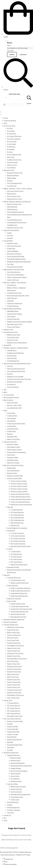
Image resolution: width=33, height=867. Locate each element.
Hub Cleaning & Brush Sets (16, 371)
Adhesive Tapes (12, 243)
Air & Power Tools (9, 126)
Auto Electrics (11, 285)
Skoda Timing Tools (13, 679)
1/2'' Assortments (16, 554)
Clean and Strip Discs (14, 246)
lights (5, 392)
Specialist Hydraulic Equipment (14, 619)
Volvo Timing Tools (13, 698)
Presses (9, 805)
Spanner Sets (11, 601)
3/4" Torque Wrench (13, 711)
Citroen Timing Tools (14, 635)
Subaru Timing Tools (14, 682)
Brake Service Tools (13, 335)
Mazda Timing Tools (13, 656)
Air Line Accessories (13, 139)
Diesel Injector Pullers (14, 450)
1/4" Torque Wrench (13, 708)
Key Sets (10, 374)
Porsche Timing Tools (14, 669)
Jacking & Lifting (12, 784)
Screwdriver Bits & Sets (14, 745)
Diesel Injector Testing (14, 314)
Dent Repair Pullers (13, 447)
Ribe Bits (10, 742)
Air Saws (9, 152)
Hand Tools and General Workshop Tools (17, 363)
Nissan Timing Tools (13, 664)
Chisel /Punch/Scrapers (11, 230)
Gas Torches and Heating (19, 771)
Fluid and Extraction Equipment (21, 766)
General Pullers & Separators (16, 452)
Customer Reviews (10, 120)
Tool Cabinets (15, 779)
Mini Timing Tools (12, 661)
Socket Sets (11, 530)
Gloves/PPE (7, 345)
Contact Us (7, 815)
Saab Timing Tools (13, 674)
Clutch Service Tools (13, 196)
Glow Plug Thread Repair (15, 275)
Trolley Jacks (15, 799)
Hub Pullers (11, 455)
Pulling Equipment (13, 807)
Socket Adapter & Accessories (17, 528)
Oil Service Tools (12, 340)
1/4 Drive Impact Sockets (19, 486)
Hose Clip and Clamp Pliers (16, 423)
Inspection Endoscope (14, 303)
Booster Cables (16, 758)
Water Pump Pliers (13, 439)
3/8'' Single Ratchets (17, 520)
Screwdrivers (11, 384)
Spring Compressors (10, 622)
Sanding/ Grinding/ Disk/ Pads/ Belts (19, 261)
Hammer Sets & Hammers (16, 369)
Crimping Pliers (12, 416)
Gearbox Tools (8, 329)
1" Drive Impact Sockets (18, 481)
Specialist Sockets (13, 567)
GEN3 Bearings (12, 209)
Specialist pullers (12, 460)
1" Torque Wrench (13, 703)
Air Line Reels (11, 144)
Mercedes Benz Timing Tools (16, 658)
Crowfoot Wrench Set (18, 580)
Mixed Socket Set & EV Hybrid (20, 546)
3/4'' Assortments (16, 559)
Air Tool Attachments (14, 154)
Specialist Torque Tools (14, 716)
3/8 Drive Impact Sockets (19, 491)
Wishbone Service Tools (15, 228)
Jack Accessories (16, 792)
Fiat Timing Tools (12, 638)
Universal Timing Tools (14, 690)
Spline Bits (10, 747)
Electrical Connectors (14, 254)
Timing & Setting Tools (11, 625)
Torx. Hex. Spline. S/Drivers (12, 719)
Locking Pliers (11, 426)
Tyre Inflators (11, 167)
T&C (5, 818)
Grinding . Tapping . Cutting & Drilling (16, 348)
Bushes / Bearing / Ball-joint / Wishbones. (17, 201)
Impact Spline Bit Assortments (21, 499)
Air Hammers (11, 134)
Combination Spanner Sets (20, 606)
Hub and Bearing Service (15, 212)
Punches (10, 235)
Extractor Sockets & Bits (15, 476)
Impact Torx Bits (12, 734)
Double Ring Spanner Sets (19, 611)
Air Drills (9, 128)
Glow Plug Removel (13, 272)
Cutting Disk (11, 248)
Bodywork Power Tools (14, 173)
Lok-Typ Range (9, 395)
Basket (12, 54)
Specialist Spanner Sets (18, 617)
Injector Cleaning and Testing (16, 277)
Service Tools (15, 776)
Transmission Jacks (17, 797)
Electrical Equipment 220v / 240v (18, 295)
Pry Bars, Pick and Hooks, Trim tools (19, 379)
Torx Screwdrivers (13, 387)
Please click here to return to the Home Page (16, 839)
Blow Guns (10, 157)
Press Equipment (13, 802)
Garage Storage (16, 768)
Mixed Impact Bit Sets (14, 739)
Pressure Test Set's (13, 319)
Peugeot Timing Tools (14, 666)
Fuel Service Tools (13, 337)
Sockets (9, 549)
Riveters (9, 434)
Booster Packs (15, 760)
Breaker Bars (11, 468)
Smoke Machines (13, 306)
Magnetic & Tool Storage (15, 376)
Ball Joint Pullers (12, 444)
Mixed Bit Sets (11, 737)
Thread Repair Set (13, 361)
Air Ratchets (11, 147)
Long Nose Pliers (12, 429)
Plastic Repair (11, 178)
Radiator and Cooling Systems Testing (19, 322)
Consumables (8, 241)
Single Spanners (12, 585)
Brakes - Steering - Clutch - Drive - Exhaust (18, 188)
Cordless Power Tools (14, 160)
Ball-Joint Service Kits (14, 204)
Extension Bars (12, 473)
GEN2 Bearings (12, 207)
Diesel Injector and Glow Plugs (14, 269)
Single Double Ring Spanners (20, 591)
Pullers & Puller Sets (10, 442)
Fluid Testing (11, 316)
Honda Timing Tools (13, 643)
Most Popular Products (11, 397)
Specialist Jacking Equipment (20, 794)
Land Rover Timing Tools (15, 653)
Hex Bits (10, 724)
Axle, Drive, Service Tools (15, 191)
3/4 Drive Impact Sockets (19, 489)
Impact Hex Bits (12, 726)
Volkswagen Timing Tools (15, 695)
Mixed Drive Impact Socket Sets (21, 504)
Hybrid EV (10, 301)
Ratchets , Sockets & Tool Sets (13, 465)
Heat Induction (12, 298)
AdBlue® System (12, 311)
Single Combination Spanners (20, 588)
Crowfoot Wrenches (14, 577)
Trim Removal (11, 186)
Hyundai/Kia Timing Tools (15, 645)
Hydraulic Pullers (12, 457)
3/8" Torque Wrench (13, 713)
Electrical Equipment (18, 763)
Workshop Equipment (11, 752)
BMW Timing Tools (13, 632)
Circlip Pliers (11, 413)
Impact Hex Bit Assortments (20, 494)
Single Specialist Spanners (19, 596)
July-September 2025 (14, 408)
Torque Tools (8, 700)
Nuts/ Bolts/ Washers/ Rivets (16, 259)
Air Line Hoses (11, 141)
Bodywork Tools (9, 170)
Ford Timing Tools (13, 640)
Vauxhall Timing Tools (14, 692)
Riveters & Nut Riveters (14, 382)
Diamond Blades (12, 251)
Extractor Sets (11, 355)
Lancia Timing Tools (13, 651)
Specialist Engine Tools (14, 324)
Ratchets (10, 507)
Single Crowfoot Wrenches (19, 583)
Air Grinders (11, 131)
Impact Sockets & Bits (14, 478)
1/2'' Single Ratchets (17, 512)
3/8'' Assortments (16, 562)
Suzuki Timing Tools (13, 685)
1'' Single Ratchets (16, 510)
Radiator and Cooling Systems (17, 342)
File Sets (10, 366)
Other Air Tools (12, 165)
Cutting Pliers (11, 418)
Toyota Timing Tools (13, 687)
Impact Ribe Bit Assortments (20, 497)
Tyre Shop (10, 813)
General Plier (11, 421)
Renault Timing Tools (14, 672)
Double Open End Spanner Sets (21, 609)
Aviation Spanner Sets (18, 604)
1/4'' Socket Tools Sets (18, 538)
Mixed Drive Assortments (19, 564)
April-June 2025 (12, 403)
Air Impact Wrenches (14, 136)
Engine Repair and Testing (12, 308)
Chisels (9, 233)
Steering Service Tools (14, 199)
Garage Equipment (13, 755)
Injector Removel (13, 280)
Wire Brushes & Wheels (15, 267)
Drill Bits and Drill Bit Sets (15, 353)
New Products (8, 400)
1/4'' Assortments (16, 557)
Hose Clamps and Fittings (15, 256)
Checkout (23, 54)
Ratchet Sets (15, 525)
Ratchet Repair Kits (17, 523)
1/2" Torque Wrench (13, 705)
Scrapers (10, 238)
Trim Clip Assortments (14, 183)
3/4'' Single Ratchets (17, 517)
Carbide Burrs (11, 350)
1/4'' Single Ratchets (17, 515)
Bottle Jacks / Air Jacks (18, 786)
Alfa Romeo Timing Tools (15, 627)
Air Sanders (11, 149)
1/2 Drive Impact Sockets (19, 483)
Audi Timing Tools (13, 630)
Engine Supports (16, 789)
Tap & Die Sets (12, 358)
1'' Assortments (16, 551)
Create (28, 855)
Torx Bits (10, 750)
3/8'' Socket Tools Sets (18, 544)
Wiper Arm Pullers (13, 463)
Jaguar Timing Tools (13, 648)
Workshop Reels (16, 781)
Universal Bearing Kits (14, 220)
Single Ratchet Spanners (19, 593)
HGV (5, 389)
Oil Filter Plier (11, 431)
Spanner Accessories (14, 598)
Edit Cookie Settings (7, 855)
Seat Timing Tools (13, 677)
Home (6, 118)
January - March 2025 (14, 405)
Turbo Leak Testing (13, 327)
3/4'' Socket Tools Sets (18, 541)
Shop (5, 123)
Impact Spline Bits (13, 732)
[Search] (29, 98)
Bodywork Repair (13, 175)
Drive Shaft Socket (13, 470)
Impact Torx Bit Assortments (20, 502)
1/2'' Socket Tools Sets (18, 536)
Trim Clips (10, 264)
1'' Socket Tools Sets (17, 533)
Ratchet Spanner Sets (18, 614)
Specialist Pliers (12, 436)
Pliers (5, 410)
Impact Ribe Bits (12, 729)
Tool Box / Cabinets (13, 810)
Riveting (9, 181)
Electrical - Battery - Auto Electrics (15, 282)
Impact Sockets (12, 162)
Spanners (7, 575)
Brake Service (11, 194)
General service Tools (11, 332)
